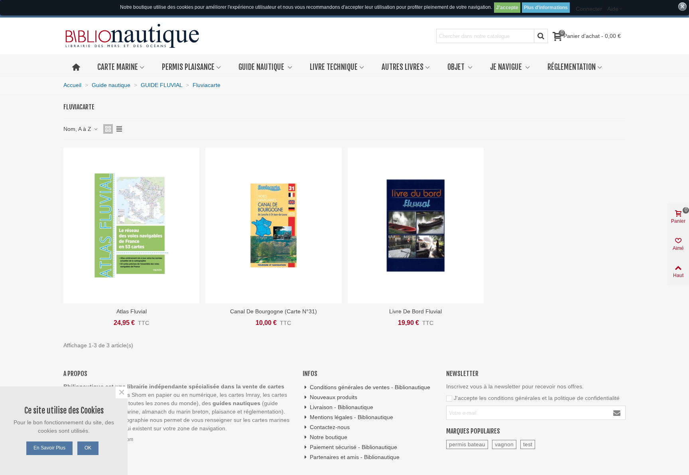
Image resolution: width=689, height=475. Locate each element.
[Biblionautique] (132, 36)
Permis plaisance (188, 67)
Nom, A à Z (78, 129)
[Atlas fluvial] (131, 225)
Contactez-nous (330, 427)
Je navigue (507, 67)
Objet (456, 67)
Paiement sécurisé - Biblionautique (353, 447)
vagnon (504, 444)
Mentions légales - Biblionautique (351, 417)
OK (88, 448)
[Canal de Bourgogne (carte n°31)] (273, 225)
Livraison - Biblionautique (341, 407)
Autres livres (402, 67)
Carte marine (117, 67)
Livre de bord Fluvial (415, 311)
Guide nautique (262, 67)
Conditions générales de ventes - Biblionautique (370, 387)
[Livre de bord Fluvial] (416, 225)
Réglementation (571, 67)
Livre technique (334, 67)
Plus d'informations (546, 7)
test (527, 444)
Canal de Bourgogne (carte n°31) (273, 311)
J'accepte (507, 7)
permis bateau (467, 444)
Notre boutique (328, 437)
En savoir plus (49, 448)
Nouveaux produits (333, 397)
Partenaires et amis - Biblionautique (355, 457)
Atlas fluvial (131, 311)
